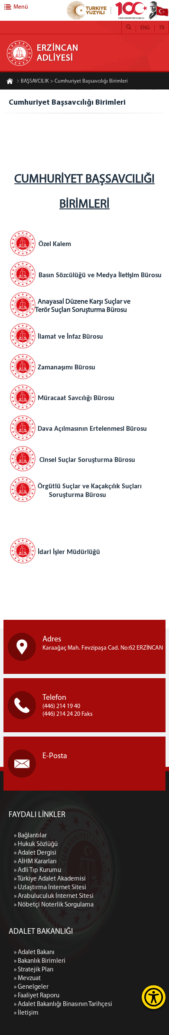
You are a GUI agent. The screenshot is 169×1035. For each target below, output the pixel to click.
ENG (145, 28)
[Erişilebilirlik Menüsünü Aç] (154, 997)
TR (161, 28)
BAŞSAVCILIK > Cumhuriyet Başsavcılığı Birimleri (74, 81)
